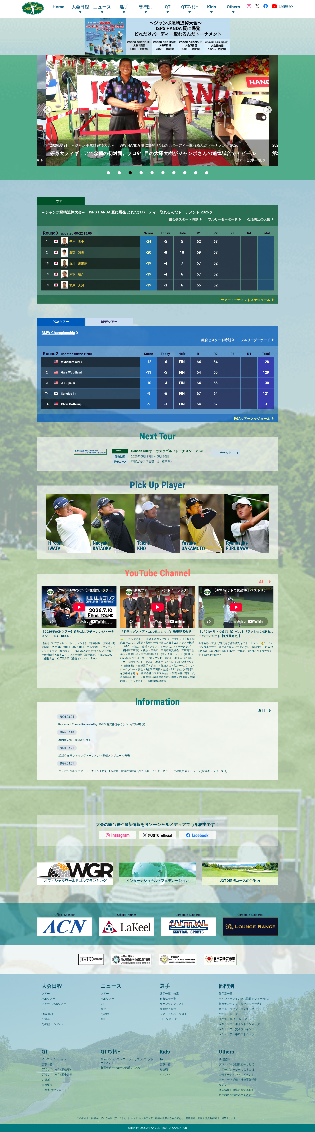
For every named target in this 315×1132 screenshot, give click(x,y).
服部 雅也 (76, 252)
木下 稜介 (76, 274)
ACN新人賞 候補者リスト (74, 740)
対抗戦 (164, 1069)
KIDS (103, 1019)
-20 (148, 252)
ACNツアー (48, 998)
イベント (165, 1074)
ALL (263, 581)
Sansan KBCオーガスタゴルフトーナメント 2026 (167, 451)
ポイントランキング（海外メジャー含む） (245, 998)
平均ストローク (228, 1014)
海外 (103, 1009)
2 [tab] (119, 173)
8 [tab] (185, 173)
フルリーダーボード (223, 219)
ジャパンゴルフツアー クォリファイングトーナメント (127, 1061)
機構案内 (224, 1059)
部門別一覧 (225, 993)
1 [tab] (108, 173)
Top (162, 1059)
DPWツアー (109, 322)
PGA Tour (47, 1014)
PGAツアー (61, 322)
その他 (105, 1014)
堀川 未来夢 (78, 263)
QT (43, 1009)
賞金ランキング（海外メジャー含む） (242, 1003)
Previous (47, 110)
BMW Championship (58, 333)
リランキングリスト (172, 1003)
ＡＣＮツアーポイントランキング (239, 1024)
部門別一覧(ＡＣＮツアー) (235, 1019)
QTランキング (168, 1019)
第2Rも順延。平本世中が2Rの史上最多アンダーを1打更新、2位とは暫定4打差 (134, 153)
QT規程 (46, 1079)
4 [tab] (141, 173)
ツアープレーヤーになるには (236, 1069)
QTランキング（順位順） (57, 1069)
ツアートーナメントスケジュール (245, 300)
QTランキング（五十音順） (58, 1074)
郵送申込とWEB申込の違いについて (122, 1067)
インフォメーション (54, 1059)
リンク (223, 1084)
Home (58, 6)
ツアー (61, 201)
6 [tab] (163, 173)
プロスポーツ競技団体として (236, 1064)
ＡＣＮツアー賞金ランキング (236, 1029)
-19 (148, 263)
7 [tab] (174, 173)
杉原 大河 (76, 285)
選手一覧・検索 (169, 993)
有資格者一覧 (168, 998)
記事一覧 (47, 1064)
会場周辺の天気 (258, 219)
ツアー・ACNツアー (54, 1003)
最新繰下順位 (168, 1009)
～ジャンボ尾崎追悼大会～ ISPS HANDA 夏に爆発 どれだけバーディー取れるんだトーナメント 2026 (125, 212)
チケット (226, 452)
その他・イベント (52, 1024)
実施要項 (47, 1084)
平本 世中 (76, 241)
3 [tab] (130, 173)
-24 (148, 241)
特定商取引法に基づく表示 (235, 1095)
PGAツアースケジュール (252, 418)
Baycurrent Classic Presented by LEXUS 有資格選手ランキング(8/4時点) (101, 724)
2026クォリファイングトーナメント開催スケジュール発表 (94, 755)
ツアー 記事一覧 (249, 160)
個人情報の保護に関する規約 (236, 1090)
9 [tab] (196, 173)
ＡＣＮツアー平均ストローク (236, 1034)
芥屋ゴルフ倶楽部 (143, 461)
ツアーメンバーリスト (173, 1014)
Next (267, 110)
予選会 (46, 1019)
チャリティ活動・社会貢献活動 (238, 1079)
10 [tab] (207, 173)
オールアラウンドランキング (236, 1009)
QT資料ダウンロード (54, 1090)
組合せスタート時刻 (183, 219)
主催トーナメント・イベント (236, 1074)
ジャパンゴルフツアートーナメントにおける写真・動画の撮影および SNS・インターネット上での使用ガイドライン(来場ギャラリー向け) (142, 771)
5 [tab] (152, 173)
